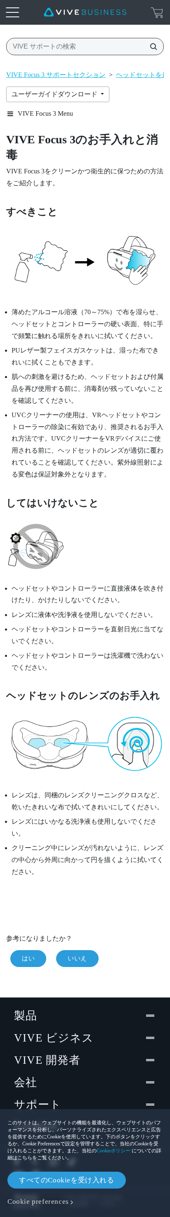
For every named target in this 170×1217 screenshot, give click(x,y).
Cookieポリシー (113, 1151)
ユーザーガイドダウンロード (55, 94)
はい (28, 958)
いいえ (77, 958)
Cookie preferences (38, 1201)
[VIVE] (85, 12)
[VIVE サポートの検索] (151, 46)
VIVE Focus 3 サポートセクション (56, 74)
